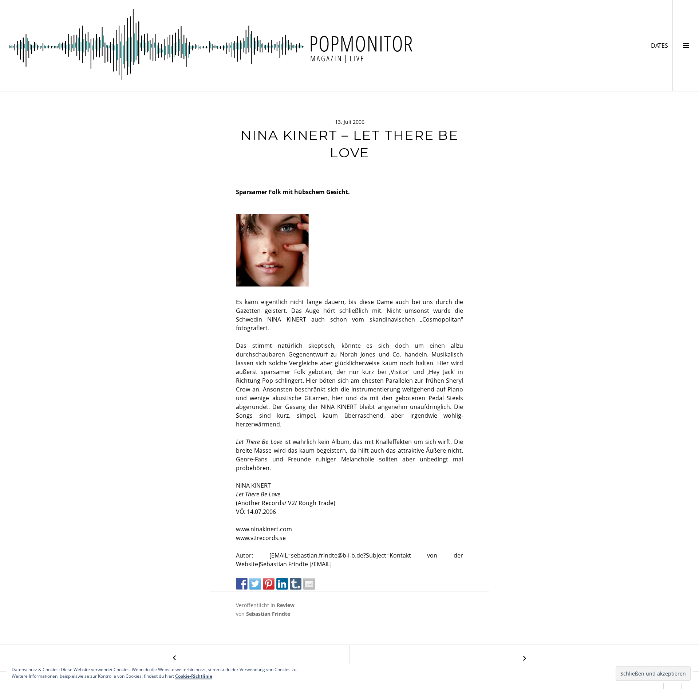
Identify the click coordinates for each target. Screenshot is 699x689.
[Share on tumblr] (295, 584)
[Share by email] (309, 584)
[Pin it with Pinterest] (269, 584)
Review (286, 605)
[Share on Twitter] (255, 584)
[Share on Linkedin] (282, 584)
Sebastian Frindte (268, 613)
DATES (661, 45)
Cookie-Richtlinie (193, 676)
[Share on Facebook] (242, 584)
